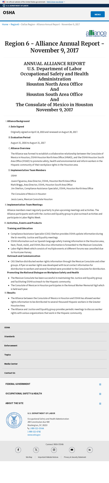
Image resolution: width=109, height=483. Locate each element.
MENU (98, 14)
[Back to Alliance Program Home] (96, 33)
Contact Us (9, 373)
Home (5, 24)
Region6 (15, 24)
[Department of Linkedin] (90, 450)
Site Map (29, 457)
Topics (7, 354)
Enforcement (10, 345)
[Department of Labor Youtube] (72, 450)
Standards (9, 336)
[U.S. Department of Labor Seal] (14, 420)
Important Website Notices (48, 457)
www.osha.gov (34, 434)
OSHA (9, 12)
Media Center (11, 363)
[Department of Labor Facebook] (18, 450)
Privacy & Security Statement (75, 457)
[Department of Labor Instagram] (54, 450)
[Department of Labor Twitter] (36, 450)
